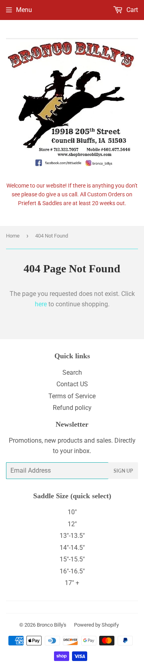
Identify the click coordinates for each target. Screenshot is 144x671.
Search (72, 372)
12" (72, 524)
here (41, 304)
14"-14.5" (72, 547)
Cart (131, 10)
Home (13, 236)
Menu (24, 10)
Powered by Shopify (96, 625)
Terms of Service (72, 396)
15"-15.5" (72, 559)
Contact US (72, 384)
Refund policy (72, 407)
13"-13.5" (72, 535)
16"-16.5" (72, 571)
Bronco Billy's (51, 625)
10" (72, 512)
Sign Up (123, 471)
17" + (72, 583)
